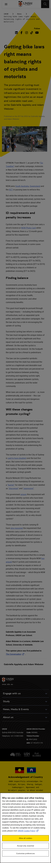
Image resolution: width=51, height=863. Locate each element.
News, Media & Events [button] (16, 709)
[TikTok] (31, 33)
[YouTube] (36, 33)
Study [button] (6, 701)
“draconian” (13, 488)
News (19, 14)
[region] (25, 828)
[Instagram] (26, 33)
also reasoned (17, 528)
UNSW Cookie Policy (28, 830)
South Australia (22, 186)
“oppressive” (28, 488)
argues (23, 494)
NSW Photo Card (28, 227)
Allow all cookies (25, 838)
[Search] (45, 4)
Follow (37, 28)
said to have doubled (17, 458)
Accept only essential (25, 846)
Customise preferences (25, 853)
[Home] (26, 4)
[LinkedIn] (17, 33)
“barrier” (10, 485)
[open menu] (6, 4)
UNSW (6, 14)
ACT (11, 189)
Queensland (35, 186)
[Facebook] (21, 33)
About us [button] (8, 717)
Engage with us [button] (12, 693)
